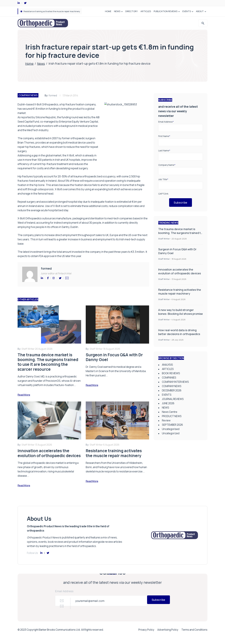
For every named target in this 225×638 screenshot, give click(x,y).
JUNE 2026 (168, 403)
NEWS (117, 11)
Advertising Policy (167, 629)
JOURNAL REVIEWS (173, 399)
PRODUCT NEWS (172, 416)
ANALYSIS (167, 364)
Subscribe (180, 202)
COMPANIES (169, 377)
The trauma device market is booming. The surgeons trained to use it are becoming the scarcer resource (180, 234)
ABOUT (200, 11)
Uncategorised (170, 429)
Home (29, 63)
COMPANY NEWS (28, 95)
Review (166, 420)
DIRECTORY (131, 11)
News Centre (169, 412)
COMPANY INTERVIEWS (175, 382)
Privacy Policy (146, 629)
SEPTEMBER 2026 (172, 424)
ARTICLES (146, 11)
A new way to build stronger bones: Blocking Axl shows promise (180, 312)
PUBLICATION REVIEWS (165, 11)
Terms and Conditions (194, 629)
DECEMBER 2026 (171, 390)
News (41, 63)
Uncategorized (170, 433)
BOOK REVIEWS (171, 373)
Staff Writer (164, 238)
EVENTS (186, 11)
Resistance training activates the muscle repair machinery (52, 11)
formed (53, 95)
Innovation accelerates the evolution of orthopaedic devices (179, 271)
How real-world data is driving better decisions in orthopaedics (179, 332)
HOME (108, 11)
